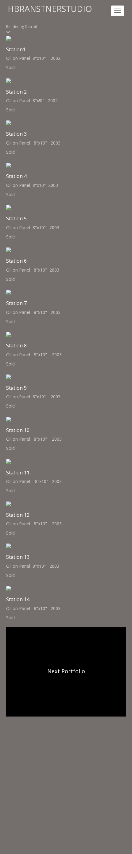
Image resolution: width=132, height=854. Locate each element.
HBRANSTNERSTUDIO (50, 8)
